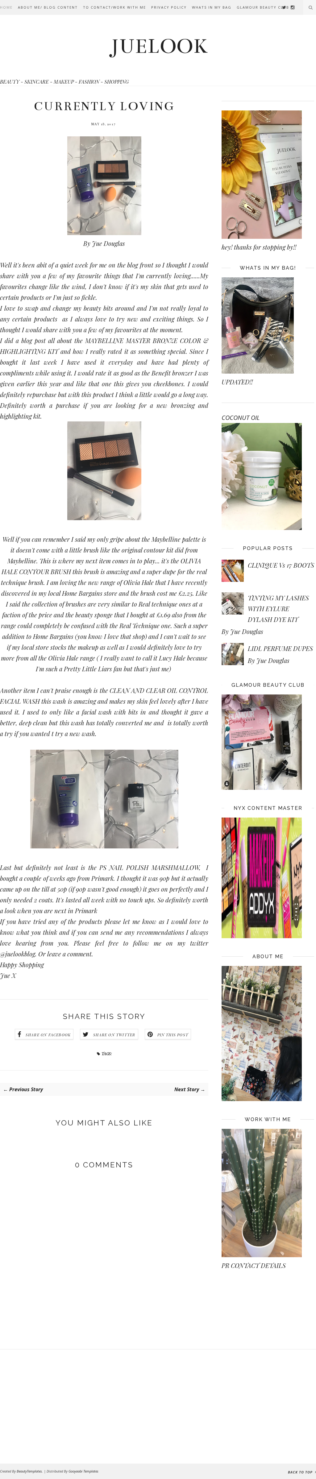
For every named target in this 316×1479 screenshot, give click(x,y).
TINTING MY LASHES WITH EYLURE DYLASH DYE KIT (278, 609)
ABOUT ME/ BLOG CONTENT (48, 7)
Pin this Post (173, 1034)
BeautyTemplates (29, 1471)
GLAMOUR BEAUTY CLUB (263, 7)
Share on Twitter (114, 1034)
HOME (6, 7)
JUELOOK (159, 46)
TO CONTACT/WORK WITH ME (114, 7)
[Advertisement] (49, 1406)
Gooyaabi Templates (83, 1471)
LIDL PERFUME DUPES (280, 648)
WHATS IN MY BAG (211, 7)
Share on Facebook (48, 1034)
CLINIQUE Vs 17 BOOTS (281, 565)
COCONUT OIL (241, 417)
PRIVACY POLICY (169, 7)
